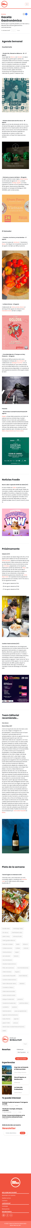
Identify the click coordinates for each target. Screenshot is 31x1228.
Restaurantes (5, 1209)
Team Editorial (23, 976)
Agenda (16, 1019)
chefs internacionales (9, 991)
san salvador (6, 956)
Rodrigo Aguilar (16, 183)
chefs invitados (7, 972)
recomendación (7, 960)
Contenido (5, 1206)
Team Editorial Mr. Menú (9, 983)
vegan (17, 952)
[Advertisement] (15, 1156)
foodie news (6, 928)
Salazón (16, 956)
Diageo (4, 416)
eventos (14, 1007)
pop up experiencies (20, 1011)
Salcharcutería (6, 560)
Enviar (22, 1133)
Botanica (12, 431)
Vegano (17, 972)
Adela (14, 487)
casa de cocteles (8, 944)
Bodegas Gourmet (17, 363)
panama (20, 999)
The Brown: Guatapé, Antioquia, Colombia (12, 1109)
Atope (7, 431)
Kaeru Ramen (20, 307)
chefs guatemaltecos (9, 940)
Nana (18, 181)
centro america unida (9, 995)
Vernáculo (16, 242)
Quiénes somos (6, 1198)
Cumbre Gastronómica (9, 979)
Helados (22, 983)
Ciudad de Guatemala (9, 1003)
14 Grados (6, 566)
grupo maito (6, 1023)
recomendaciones (22, 968)
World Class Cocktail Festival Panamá (13, 1027)
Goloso (13, 307)
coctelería (6, 1007)
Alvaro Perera (24, 179)
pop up (16, 1023)
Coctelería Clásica (8, 987)
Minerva (13, 57)
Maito (3, 431)
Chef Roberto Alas (17, 932)
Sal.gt (24, 568)
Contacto (4, 1200)
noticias (26, 948)
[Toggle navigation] (27, 4)
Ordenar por (20, 1049)
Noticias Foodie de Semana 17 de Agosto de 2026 (15, 1103)
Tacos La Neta (20, 431)
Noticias (3, 14)
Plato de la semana (8, 968)
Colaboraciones (7, 948)
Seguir (13, 30)
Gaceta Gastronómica (9, 964)
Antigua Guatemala (8, 999)
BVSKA (3, 812)
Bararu (4, 244)
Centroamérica (7, 952)
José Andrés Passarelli (19, 811)
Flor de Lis (5, 932)
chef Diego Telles (18, 928)
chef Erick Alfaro (23, 1003)
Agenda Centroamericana (10, 1015)
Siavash (20, 57)
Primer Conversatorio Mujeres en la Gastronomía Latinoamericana (13, 1116)
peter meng (6, 936)
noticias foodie (17, 936)
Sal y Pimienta (21, 361)
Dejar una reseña (21, 1059)
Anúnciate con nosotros (8, 1195)
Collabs (18, 948)
